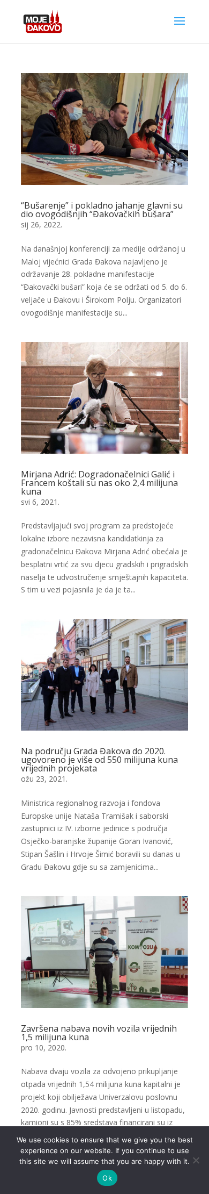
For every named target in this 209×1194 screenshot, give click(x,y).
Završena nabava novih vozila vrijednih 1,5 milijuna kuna (99, 1033)
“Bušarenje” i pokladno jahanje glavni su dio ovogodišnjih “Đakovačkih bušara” (102, 209)
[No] (195, 1160)
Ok (107, 1178)
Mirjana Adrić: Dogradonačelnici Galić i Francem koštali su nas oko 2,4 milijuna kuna (99, 482)
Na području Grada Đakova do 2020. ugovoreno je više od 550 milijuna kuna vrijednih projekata (99, 759)
